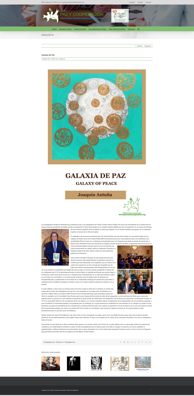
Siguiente (147, 46)
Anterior (139, 46)
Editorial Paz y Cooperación (58, 59)
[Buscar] (138, 29)
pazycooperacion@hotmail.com (73, 2)
